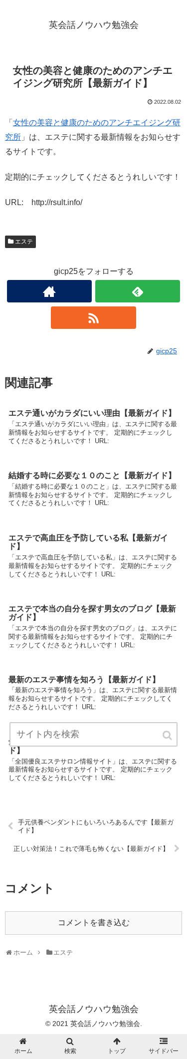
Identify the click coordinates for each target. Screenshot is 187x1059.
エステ (24, 241)
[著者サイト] (49, 291)
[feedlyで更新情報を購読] (137, 291)
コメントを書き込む (94, 922)
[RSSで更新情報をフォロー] (93, 317)
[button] (168, 735)
